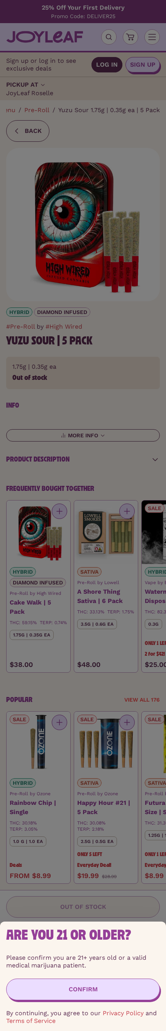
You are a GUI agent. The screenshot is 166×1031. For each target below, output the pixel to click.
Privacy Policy (123, 1013)
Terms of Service (31, 1020)
